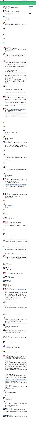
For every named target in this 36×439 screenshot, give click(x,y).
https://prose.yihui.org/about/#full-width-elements (10, 205)
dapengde (7, 23)
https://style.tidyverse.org (19, 364)
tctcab (6, 97)
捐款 (6, 387)
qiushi (6, 223)
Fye (6, 382)
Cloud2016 (7, 11)
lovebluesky (7, 362)
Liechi (6, 222)
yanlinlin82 (7, 54)
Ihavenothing (7, 386)
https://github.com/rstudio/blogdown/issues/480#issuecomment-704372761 (18, 109)
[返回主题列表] (0, 0)
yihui (6, 7)
